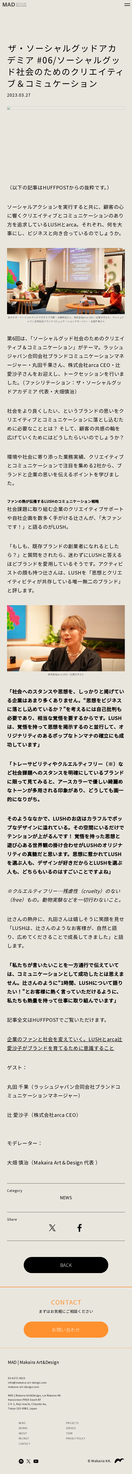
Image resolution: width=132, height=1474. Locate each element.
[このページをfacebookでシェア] (80, 1228)
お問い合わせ (66, 1329)
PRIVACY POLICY (75, 1438)
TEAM (69, 1433)
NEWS (22, 1423)
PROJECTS (72, 1423)
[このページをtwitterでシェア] (52, 1228)
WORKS (23, 1428)
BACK (66, 1265)
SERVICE (71, 1428)
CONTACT (24, 1443)
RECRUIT (24, 1438)
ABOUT (23, 1433)
